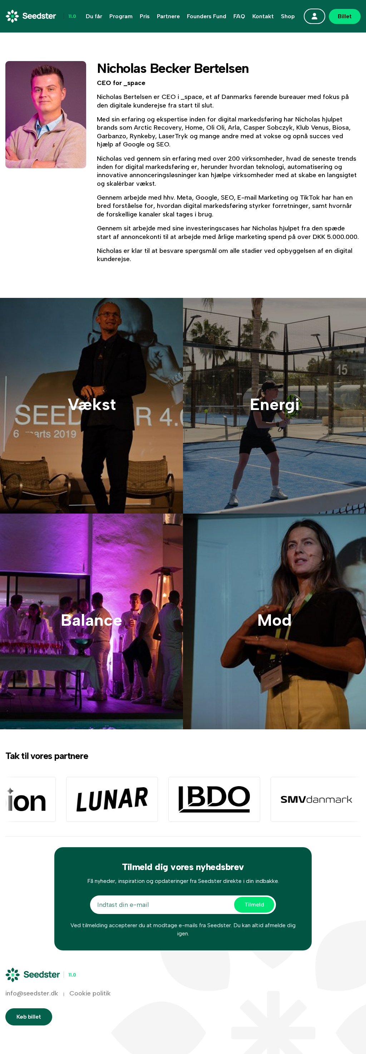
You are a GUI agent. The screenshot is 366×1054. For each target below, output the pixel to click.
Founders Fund (206, 16)
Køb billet (28, 1016)
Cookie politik (90, 993)
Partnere (168, 16)
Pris (145, 16)
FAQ (239, 16)
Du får (94, 16)
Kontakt (263, 16)
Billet (345, 16)
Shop (288, 16)
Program (121, 16)
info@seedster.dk (31, 993)
